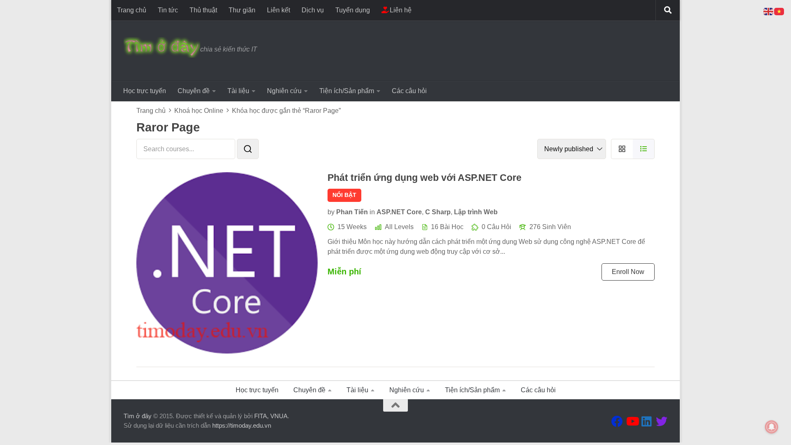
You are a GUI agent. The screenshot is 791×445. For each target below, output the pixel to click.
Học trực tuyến (144, 90)
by (331, 211)
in (372, 211)
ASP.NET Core (399, 211)
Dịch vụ (313, 10)
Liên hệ (400, 10)
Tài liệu (238, 90)
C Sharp (438, 211)
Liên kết (278, 10)
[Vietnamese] (779, 10)
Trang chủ (131, 10)
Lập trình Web (476, 211)
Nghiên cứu (284, 90)
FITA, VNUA (271, 415)
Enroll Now (628, 271)
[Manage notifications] (771, 426)
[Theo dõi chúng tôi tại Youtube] (632, 421)
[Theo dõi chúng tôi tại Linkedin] (647, 421)
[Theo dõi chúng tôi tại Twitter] (661, 421)
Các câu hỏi (409, 90)
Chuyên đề (194, 90)
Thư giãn (242, 10)
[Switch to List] (644, 149)
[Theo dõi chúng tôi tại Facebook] (617, 421)
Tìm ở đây (138, 415)
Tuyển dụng (352, 10)
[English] (768, 10)
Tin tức (168, 10)
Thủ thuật (203, 10)
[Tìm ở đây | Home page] (162, 47)
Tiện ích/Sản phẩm (346, 90)
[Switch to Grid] (622, 149)
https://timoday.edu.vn (241, 425)
